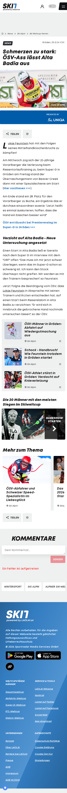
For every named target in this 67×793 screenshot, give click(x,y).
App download (43, 721)
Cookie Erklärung (44, 747)
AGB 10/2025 (12, 779)
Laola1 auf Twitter (44, 701)
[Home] (2, 33)
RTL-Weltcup (12, 711)
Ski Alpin (33, 586)
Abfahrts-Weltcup (15, 698)
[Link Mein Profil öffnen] (41, 6)
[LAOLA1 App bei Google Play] (20, 656)
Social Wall (41, 714)
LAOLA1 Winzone (44, 688)
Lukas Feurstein (18, 143)
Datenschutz (43, 733)
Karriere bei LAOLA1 (16, 753)
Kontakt (9, 741)
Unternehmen (13, 733)
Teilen (14, 134)
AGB (7, 766)
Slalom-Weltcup (14, 717)
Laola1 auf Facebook (46, 708)
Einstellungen (42, 760)
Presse (9, 760)
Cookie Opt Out (44, 753)
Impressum (11, 773)
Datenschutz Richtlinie (47, 741)
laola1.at (39, 695)
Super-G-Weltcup (15, 705)
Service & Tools (45, 681)
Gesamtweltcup (14, 692)
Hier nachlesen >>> (17, 188)
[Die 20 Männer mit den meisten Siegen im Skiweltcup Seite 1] (29, 424)
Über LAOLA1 (12, 747)
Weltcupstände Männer (15, 683)
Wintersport (12, 586)
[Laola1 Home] (19, 615)
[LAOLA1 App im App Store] (48, 656)
